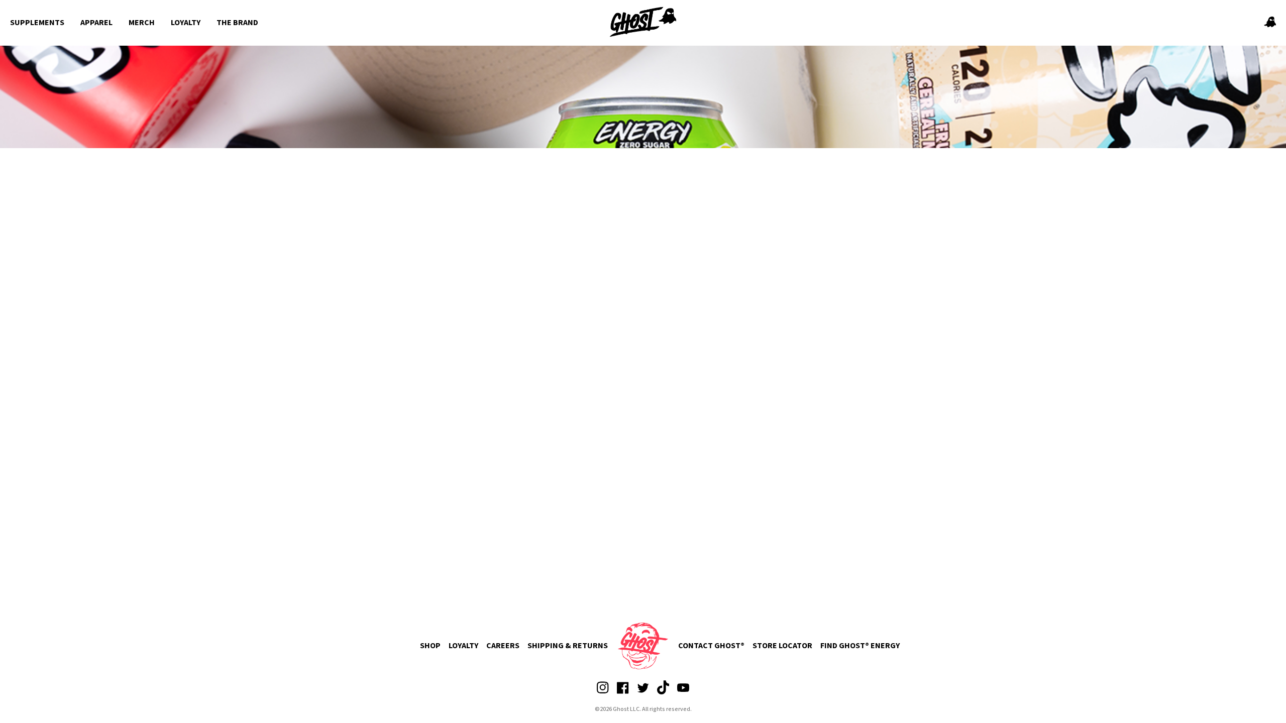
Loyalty (185, 22)
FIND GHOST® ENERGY (860, 645)
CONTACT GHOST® (711, 645)
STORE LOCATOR (782, 645)
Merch (142, 22)
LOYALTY (463, 645)
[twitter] (643, 693)
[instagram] (603, 693)
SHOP (430, 645)
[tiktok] (663, 693)
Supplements (37, 22)
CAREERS (502, 645)
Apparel (96, 22)
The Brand (237, 22)
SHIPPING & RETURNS (567, 645)
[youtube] (683, 693)
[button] (1270, 23)
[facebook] (623, 693)
